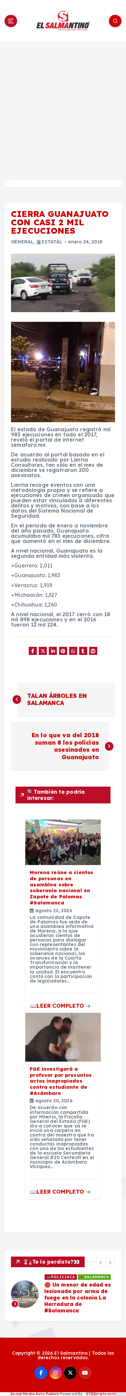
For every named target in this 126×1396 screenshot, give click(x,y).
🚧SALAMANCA (94, 1277)
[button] (101, 1262)
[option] (63, 1294)
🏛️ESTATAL (49, 242)
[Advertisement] (63, 108)
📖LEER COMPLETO (58, 1005)
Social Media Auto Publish (34, 1393)
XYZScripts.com (101, 1393)
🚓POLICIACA (61, 1277)
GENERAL (22, 242)
